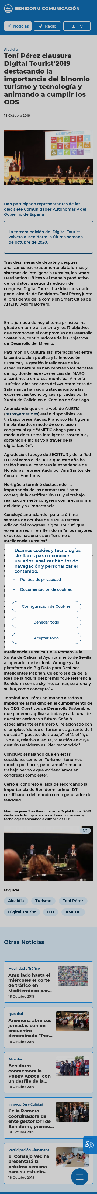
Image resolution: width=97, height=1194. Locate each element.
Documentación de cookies (46, 589)
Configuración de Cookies (46, 606)
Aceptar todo (46, 638)
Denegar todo (46, 622)
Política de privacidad (40, 579)
